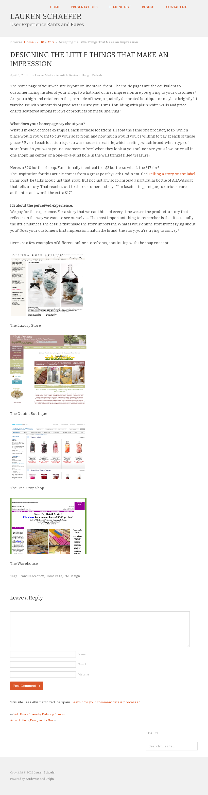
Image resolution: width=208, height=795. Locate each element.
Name (82, 654)
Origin (49, 779)
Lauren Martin (44, 75)
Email (82, 664)
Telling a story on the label (172, 174)
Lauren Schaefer (46, 16)
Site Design (71, 576)
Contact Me (176, 7)
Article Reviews (70, 75)
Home (55, 7)
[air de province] (104, 369)
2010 (40, 42)
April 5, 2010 (18, 75)
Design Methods (92, 75)
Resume (148, 7)
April (51, 42)
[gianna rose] (104, 284)
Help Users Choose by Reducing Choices (39, 714)
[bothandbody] (104, 451)
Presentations (84, 7)
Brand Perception (31, 576)
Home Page (53, 576)
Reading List (120, 7)
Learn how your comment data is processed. (106, 702)
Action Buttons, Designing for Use (31, 720)
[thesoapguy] (104, 526)
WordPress (32, 779)
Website (83, 674)
